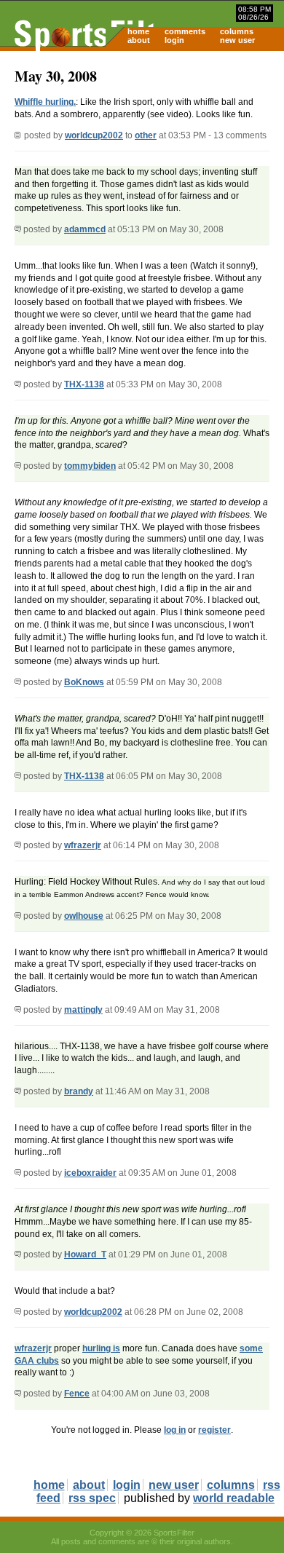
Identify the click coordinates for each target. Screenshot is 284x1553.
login (174, 40)
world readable (234, 1498)
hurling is (101, 1348)
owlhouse (83, 916)
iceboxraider (90, 1173)
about (138, 40)
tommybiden (90, 466)
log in (175, 1430)
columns (236, 31)
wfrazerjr (82, 845)
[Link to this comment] (18, 229)
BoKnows (84, 682)
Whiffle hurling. (45, 102)
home (138, 31)
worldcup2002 (94, 135)
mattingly (83, 1010)
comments (185, 31)
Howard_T (85, 1254)
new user (237, 40)
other (146, 135)
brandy (78, 1091)
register (214, 1430)
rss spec (92, 1498)
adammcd (85, 229)
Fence (77, 1393)
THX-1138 (84, 384)
